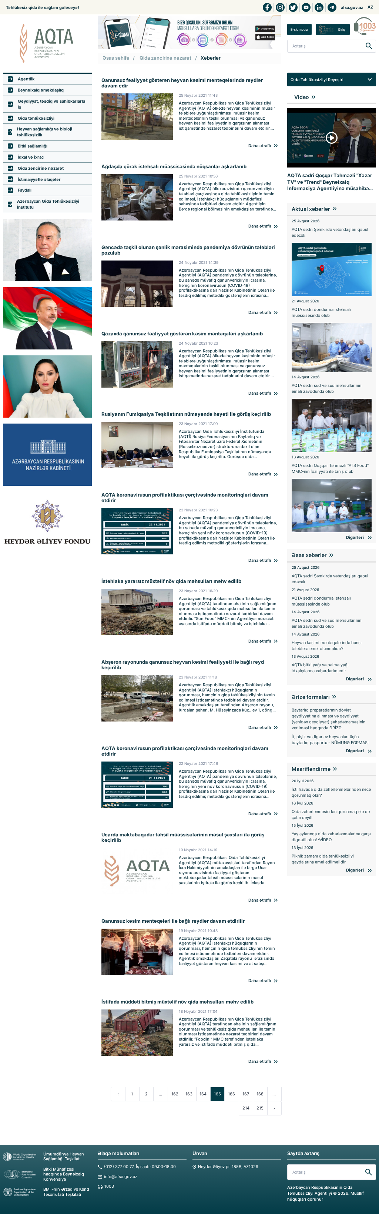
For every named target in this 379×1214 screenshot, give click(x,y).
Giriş (341, 29)
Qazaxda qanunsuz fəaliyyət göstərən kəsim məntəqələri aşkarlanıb (182, 333)
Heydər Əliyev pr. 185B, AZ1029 (228, 1166)
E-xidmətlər (299, 29)
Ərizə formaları (311, 697)
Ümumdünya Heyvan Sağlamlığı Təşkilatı (63, 1156)
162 (174, 1094)
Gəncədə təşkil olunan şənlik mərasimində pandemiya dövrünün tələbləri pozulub (188, 250)
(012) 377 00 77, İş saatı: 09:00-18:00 (140, 1166)
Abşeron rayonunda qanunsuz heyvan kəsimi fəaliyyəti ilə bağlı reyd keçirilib (182, 664)
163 (188, 1094)
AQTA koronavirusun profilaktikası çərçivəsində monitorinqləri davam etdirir (184, 497)
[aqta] (47, 43)
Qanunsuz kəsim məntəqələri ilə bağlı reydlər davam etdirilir (173, 921)
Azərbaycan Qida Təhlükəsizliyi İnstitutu (48, 204)
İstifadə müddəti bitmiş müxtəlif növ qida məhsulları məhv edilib (177, 1002)
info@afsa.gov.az (120, 1176)
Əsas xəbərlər (309, 555)
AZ (370, 7)
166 (231, 1094)
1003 (109, 1186)
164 (203, 1094)
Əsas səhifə (116, 58)
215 (260, 1108)
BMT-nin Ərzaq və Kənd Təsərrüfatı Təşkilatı (66, 1192)
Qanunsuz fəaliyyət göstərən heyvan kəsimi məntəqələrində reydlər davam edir (182, 83)
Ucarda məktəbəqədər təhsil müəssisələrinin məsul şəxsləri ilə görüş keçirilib (182, 837)
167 (245, 1094)
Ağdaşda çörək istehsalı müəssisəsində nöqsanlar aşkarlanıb (173, 166)
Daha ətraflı (259, 145)
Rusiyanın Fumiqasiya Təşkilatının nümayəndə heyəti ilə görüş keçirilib (186, 414)
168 (260, 1094)
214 (245, 1108)
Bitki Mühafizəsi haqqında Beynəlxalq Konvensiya (63, 1174)
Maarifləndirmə (311, 769)
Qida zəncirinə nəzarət (165, 58)
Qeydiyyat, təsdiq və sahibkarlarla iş (51, 104)
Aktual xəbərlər (311, 209)
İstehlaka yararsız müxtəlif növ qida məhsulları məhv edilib (171, 581)
